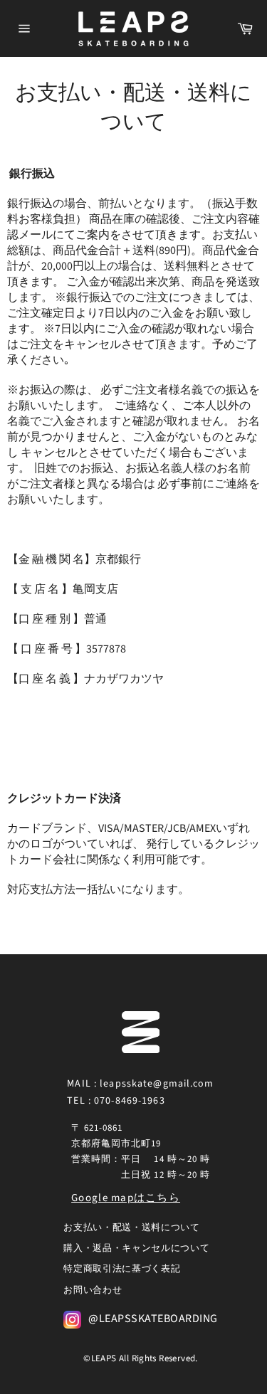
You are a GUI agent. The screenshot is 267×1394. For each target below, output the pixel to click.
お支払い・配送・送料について (131, 1227)
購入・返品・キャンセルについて (136, 1248)
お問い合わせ (92, 1290)
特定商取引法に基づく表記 (121, 1268)
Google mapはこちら (125, 1197)
